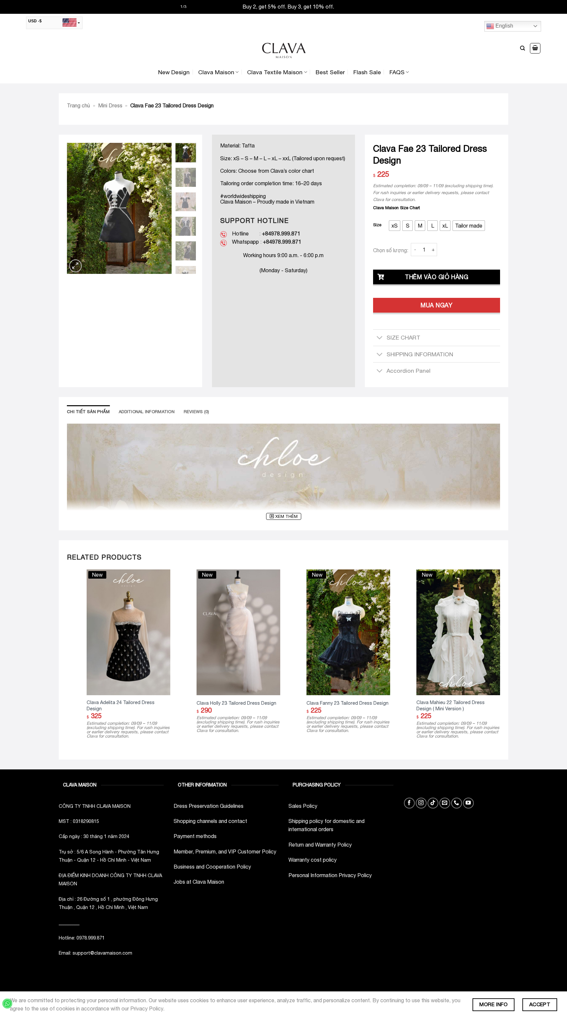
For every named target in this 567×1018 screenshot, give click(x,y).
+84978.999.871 (281, 233)
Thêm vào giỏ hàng (436, 277)
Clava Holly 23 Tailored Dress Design (236, 703)
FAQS (397, 72)
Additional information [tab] (147, 411)
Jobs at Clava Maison (199, 882)
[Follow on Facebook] (409, 803)
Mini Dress (110, 105)
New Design (174, 72)
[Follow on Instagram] (421, 803)
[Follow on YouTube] (468, 803)
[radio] (394, 226)
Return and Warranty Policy (320, 845)
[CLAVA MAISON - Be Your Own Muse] (283, 48)
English (503, 26)
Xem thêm (286, 516)
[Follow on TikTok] (433, 803)
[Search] (522, 48)
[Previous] (77, 208)
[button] (535, 48)
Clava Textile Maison (275, 72)
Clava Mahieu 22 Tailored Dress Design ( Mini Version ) (450, 705)
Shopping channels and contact (210, 821)
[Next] (161, 208)
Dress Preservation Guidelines (208, 806)
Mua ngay (436, 305)
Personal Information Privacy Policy (330, 875)
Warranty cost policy (312, 860)
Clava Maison (216, 72)
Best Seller (330, 72)
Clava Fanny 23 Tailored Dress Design (347, 703)
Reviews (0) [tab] (196, 411)
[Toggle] (379, 338)
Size (377, 225)
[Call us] (456, 803)
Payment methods (195, 836)
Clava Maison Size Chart (396, 207)
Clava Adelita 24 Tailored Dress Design (121, 705)
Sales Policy (302, 806)
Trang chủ (78, 105)
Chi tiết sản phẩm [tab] (88, 411)
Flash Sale (367, 72)
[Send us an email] (444, 803)
